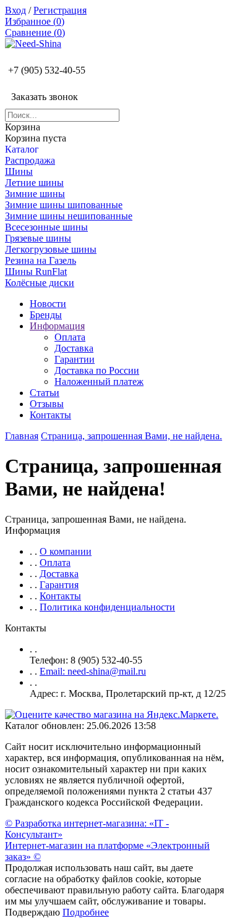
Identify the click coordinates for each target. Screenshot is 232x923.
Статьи (44, 392)
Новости (48, 303)
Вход (15, 10)
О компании (66, 551)
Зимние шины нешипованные (68, 216)
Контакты (50, 415)
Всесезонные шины (46, 227)
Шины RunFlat (36, 271)
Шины (19, 171)
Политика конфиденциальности (107, 607)
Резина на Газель (40, 260)
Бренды (46, 315)
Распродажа (30, 160)
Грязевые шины (38, 238)
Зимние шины (35, 193)
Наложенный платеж (99, 381)
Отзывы (47, 403)
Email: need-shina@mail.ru (93, 671)
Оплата (69, 337)
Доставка (73, 348)
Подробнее (85, 912)
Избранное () (34, 21)
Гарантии (74, 359)
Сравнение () (35, 32)
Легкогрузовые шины (51, 249)
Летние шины (34, 182)
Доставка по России (96, 370)
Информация (57, 326)
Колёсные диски (39, 282)
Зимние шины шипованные (63, 205)
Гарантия (59, 585)
